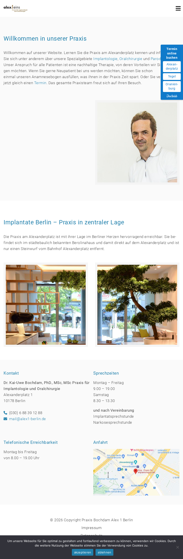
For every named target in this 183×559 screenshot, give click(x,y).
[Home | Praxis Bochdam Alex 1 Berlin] (15, 8)
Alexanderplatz (172, 67)
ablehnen (104, 552)
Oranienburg (172, 86)
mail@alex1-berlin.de (27, 419)
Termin (40, 83)
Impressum (91, 528)
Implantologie (105, 58)
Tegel (172, 76)
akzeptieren (82, 552)
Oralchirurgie (130, 58)
